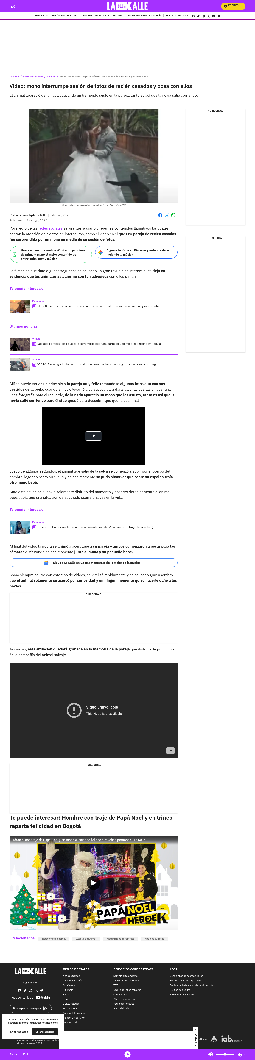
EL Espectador (71, 1004)
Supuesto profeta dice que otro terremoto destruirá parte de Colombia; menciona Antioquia (99, 343)
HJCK (66, 994)
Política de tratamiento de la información (192, 985)
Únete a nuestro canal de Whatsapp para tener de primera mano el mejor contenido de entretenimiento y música (54, 254)
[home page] (127, 6)
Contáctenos (120, 994)
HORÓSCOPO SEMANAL (65, 15)
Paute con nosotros (123, 1004)
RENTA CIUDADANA (176, 15)
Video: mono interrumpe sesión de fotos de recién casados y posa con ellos (104, 76)
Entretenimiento (33, 76)
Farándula (38, 301)
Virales (51, 76)
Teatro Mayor (70, 1008)
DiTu (65, 999)
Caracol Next (70, 1022)
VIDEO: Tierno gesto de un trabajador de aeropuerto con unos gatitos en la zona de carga (97, 364)
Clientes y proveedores (125, 999)
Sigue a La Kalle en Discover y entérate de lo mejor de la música (138, 252)
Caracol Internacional (74, 1013)
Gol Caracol (69, 985)
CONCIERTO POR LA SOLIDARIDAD (102, 15)
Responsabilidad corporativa (185, 981)
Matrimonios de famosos (120, 938)
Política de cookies (180, 990)
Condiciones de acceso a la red (186, 976)
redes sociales (50, 228)
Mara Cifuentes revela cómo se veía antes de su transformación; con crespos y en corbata (98, 306)
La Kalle (14, 76)
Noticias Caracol (72, 976)
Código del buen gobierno (127, 990)
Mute (210, 1054)
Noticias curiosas (154, 938)
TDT (115, 985)
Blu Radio (68, 990)
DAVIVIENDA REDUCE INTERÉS (144, 15)
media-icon (127, 1054)
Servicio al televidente (125, 976)
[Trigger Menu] (13, 6)
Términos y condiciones (182, 994)
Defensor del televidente (126, 981)
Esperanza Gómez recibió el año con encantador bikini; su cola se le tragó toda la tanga (96, 527)
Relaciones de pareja (54, 938)
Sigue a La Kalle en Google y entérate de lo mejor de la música (96, 562)
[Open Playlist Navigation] (244, 1054)
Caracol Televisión (72, 981)
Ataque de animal (86, 938)
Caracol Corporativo (74, 1018)
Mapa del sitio (121, 1008)
